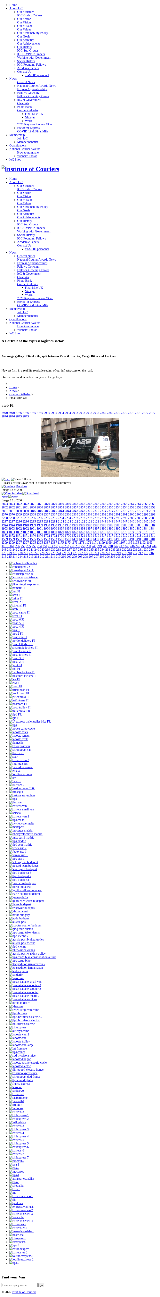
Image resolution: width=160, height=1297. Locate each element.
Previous (21, 486)
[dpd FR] (15, 714)
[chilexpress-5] (19, 1143)
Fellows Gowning (28, 92)
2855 (103, 507)
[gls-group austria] (21, 929)
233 (113, 549)
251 (72, 546)
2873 (5, 504)
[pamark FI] (17, 588)
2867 (89, 504)
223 (69, 553)
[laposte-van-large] (21, 1045)
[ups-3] (14, 1245)
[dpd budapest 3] (20, 872)
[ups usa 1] (16, 858)
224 (58, 553)
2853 (131, 507)
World (29, 120)
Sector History (26, 61)
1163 (143, 542)
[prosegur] (16, 791)
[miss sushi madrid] (21, 837)
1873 (145, 532)
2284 (47, 521)
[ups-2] (14, 1263)
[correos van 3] (19, 760)
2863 (145, 504)
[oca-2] (14, 1168)
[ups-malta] (16, 820)
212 (36, 556)
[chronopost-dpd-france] (24, 1076)
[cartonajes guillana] (22, 795)
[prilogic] (15, 1104)
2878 (131, 412)
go (41, 1285)
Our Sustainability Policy (32, 33)
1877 (89, 532)
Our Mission (25, 26)
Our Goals (23, 36)
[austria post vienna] (22, 943)
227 (25, 553)
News (13, 78)
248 (105, 546)
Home (13, 4)
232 (124, 549)
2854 (117, 507)
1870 (33, 535)
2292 (89, 518)
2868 (75, 504)
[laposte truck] (18, 732)
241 (25, 549)
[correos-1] (16, 1094)
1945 (145, 521)
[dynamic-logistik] (21, 1080)
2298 (5, 518)
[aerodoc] (15, 1087)
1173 (74, 542)
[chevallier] (16, 1185)
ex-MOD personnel (37, 75)
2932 (89, 412)
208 (80, 556)
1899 (61, 528)
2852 (145, 507)
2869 (61, 504)
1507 (19, 539)
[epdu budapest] (19, 918)
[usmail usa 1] (18, 855)
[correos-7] (16, 1154)
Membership (17, 135)
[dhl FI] (14, 668)
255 (28, 546)
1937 (61, 525)
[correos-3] (16, 1125)
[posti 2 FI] (16, 661)
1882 (19, 532)
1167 (115, 542)
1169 (102, 542)
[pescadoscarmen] (21, 767)
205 (112, 556)
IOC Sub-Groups (27, 50)
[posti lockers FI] (20, 651)
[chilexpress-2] (19, 1118)
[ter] (12, 777)
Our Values (24, 29)
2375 (89, 511)
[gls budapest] (18, 911)
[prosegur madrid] (21, 830)
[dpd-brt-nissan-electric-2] (25, 1016)
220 (102, 553)
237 (69, 549)
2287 (5, 521)
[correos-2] (16, 1111)
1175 (61, 542)
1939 (33, 525)
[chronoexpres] (19, 1249)
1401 (145, 539)
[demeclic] (16, 742)
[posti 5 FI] (16, 623)
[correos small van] (21, 809)
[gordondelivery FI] (22, 640)
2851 (5, 511)
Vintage (30, 117)
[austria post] (17, 922)
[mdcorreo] (16, 1171)
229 (4, 553)
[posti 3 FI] (16, 658)
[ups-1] (14, 1175)
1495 (103, 539)
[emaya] (14, 770)
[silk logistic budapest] (23, 862)
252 (61, 546)
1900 (47, 528)
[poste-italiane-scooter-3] (25, 985)
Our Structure (25, 11)
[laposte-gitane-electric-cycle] (28, 1062)
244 (148, 546)
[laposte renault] (19, 735)
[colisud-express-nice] (23, 1073)
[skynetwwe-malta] (21, 823)
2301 (117, 514)
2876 (5, 416)
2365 (75, 514)
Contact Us (24, 71)
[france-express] (19, 1083)
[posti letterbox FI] (21, 644)
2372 (131, 511)
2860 (33, 507)
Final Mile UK (34, 113)
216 (146, 553)
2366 (61, 514)
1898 (75, 528)
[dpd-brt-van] (18, 1013)
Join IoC (22, 138)
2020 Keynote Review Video (35, 124)
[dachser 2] (16, 784)
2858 (61, 507)
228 (14, 553)
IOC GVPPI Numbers (31, 54)
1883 (5, 532)
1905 (131, 525)
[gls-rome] (16, 1006)
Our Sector (24, 19)
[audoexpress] (18, 971)
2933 (75, 412)
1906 (117, 525)
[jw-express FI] (19, 697)
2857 (75, 507)
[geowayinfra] (18, 897)
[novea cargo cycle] (22, 728)
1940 (19, 525)
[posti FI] (15, 686)
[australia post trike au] (23, 577)
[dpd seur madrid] (20, 844)
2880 (103, 412)
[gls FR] (15, 718)
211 (47, 556)
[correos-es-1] (18, 1227)
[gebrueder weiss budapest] (26, 900)
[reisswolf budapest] (22, 907)
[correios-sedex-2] (21, 1210)
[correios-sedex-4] (21, 1220)
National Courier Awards (24, 149)
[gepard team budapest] (24, 865)
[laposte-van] (18, 1038)
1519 (89, 535)
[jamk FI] (15, 665)
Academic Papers (28, 68)
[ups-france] (17, 1052)
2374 (103, 511)
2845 (47, 511)
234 (102, 549)
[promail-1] (16, 1101)
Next (5, 496)
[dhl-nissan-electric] (22, 1023)
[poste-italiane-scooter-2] (25, 988)
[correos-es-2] (18, 1252)
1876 (103, 532)
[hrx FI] (14, 591)
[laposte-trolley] (19, 1041)
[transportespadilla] (21, 1178)
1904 (145, 525)
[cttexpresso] (17, 1238)
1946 (131, 521)
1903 (5, 528)
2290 (117, 518)
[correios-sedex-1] (21, 1196)
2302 (103, 514)
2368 (33, 514)
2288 (145, 518)
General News (26, 82)
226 (36, 553)
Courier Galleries (27, 110)
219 (113, 553)
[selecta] (15, 813)
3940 (5, 412)
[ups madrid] (17, 841)
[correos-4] (16, 1132)
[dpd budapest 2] (20, 876)
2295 (47, 518)
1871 (19, 535)
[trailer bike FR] (19, 711)
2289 (131, 518)
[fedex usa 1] (18, 851)
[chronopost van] (20, 749)
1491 (131, 539)
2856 (89, 507)
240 (36, 549)
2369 (19, 514)
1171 (88, 542)
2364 (89, 514)
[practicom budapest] (22, 883)
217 (135, 553)
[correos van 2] (19, 816)
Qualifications (18, 145)
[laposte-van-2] (19, 1034)
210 (58, 556)
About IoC (16, 8)
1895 (117, 528)
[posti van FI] (18, 637)
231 (135, 549)
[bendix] (15, 781)
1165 (129, 542)
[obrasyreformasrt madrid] (26, 834)
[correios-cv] (17, 1224)
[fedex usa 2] (18, 848)
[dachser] (15, 802)
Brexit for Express (28, 128)
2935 (47, 412)
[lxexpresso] (17, 1241)
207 (91, 556)
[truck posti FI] (19, 689)
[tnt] (12, 1192)
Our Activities (25, 40)
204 (123, 556)
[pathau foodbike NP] (23, 563)
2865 (117, 504)
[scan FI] (15, 595)
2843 (75, 511)
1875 (117, 532)
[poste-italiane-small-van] (25, 981)
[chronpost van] (19, 746)
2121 (89, 521)
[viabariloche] (18, 1097)
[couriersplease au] (21, 573)
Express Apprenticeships (32, 89)
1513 (131, 535)
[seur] (13, 756)
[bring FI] (15, 598)
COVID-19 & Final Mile (32, 131)
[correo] (14, 1189)
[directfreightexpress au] (24, 584)
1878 (75, 532)
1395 (33, 542)
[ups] (13, 725)
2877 (145, 412)
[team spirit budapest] (23, 869)
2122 (75, 521)
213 (25, 556)
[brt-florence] (18, 1048)
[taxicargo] (16, 1090)
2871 (33, 504)
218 (124, 553)
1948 (103, 521)
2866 (103, 504)
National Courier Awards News (36, 85)
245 (137, 546)
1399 (5, 542)
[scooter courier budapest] (25, 925)
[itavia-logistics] (19, 1002)
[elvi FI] (14, 682)
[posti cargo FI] (19, 612)
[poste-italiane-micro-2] (24, 995)
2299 (145, 514)
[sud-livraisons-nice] (22, 1055)
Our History (24, 47)
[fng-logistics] (18, 763)
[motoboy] (16, 1108)
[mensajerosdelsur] (21, 1231)
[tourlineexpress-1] (21, 1256)
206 (102, 556)
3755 (33, 412)
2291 (103, 518)
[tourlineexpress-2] (21, 1259)
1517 (103, 535)
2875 (19, 416)
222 (80, 553)
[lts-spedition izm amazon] (26, 967)
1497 (89, 539)
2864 (131, 504)
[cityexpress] (17, 1027)
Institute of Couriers (24, 1292)
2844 (61, 511)
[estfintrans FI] (18, 700)
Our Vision (24, 22)
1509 (5, 539)
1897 (89, 528)
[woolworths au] (20, 580)
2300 (131, 514)
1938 (47, 525)
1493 (117, 539)
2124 (61, 521)
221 (91, 553)
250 (83, 546)
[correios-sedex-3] (21, 1213)
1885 (131, 528)
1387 (47, 542)
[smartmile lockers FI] (23, 647)
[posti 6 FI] (16, 619)
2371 (145, 511)
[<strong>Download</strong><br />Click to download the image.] (30, 493)
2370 (5, 514)
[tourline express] (20, 774)
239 (47, 549)
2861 (19, 507)
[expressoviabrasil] (21, 1206)
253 (50, 546)
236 (80, 549)
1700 (61, 535)
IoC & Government (29, 99)
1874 (131, 532)
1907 (103, 525)
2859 (47, 507)
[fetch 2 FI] (16, 602)
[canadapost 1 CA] (21, 570)
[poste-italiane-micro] (23, 999)
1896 (103, 528)
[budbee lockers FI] (22, 672)
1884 (145, 528)
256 (17, 546)
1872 (5, 535)
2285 (33, 521)
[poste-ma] (16, 1234)
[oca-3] (14, 1182)
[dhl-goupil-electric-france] (26, 1069)
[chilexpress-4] (19, 1136)
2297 (19, 518)
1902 (19, 528)
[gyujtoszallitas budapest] (25, 890)
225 (47, 553)
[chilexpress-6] (19, 1147)
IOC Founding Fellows (31, 64)
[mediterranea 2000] (22, 788)
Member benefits (27, 142)
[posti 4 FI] (16, 626)
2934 (61, 412)
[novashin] (16, 1217)
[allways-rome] (19, 1031)
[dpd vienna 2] (18, 936)
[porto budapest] (20, 886)
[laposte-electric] (20, 1066)
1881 (33, 532)
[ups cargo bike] (19, 960)
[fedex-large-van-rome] (24, 1009)
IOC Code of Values (29, 15)
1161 (5, 546)
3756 (19, 412)
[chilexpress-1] (19, 1115)
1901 (33, 528)
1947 (117, 521)
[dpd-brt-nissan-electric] (24, 1020)
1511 (145, 535)
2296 (33, 518)
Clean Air (23, 103)
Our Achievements (28, 43)
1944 (5, 525)
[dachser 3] (16, 753)
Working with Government (33, 57)
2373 (117, 511)
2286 (19, 521)
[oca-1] (14, 1164)
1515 (117, 535)
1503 (47, 539)
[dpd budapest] (19, 879)
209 (69, 556)
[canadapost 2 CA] (21, 566)
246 (126, 546)
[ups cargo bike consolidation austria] (32, 957)
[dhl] (12, 1199)
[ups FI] (14, 630)
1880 (47, 532)
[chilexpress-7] (19, 1157)
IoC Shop (15, 159)
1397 (19, 542)
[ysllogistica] (17, 1122)
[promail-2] (16, 1161)
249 (94, 546)
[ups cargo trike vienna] (24, 932)
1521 (75, 535)
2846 (33, 511)
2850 (19, 511)
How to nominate (28, 152)
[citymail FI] (17, 605)
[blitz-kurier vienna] (22, 950)
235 (91, 549)
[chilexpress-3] (19, 1129)
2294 (61, 518)
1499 (75, 539)
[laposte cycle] (18, 739)
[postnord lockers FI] (22, 675)
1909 (75, 525)
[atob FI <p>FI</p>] (80, 475)
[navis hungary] (19, 914)
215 (4, 556)
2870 (47, 504)
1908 (89, 525)
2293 (75, 518)
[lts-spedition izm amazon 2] (27, 964)
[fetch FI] (15, 616)
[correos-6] (16, 1150)
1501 (61, 539)
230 (146, 549)
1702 (47, 535)
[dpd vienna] (17, 946)
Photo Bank (24, 106)
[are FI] (14, 679)
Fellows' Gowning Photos (33, 96)
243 (4, 549)
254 (39, 546)
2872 (19, 504)
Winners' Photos (27, 156)
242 (14, 549)
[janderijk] (16, 974)
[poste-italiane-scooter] (23, 992)
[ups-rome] (16, 978)
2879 (117, 412)
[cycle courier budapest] (24, 893)
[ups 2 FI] (16, 633)
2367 (47, 514)
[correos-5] (16, 1140)
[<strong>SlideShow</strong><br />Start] (6, 479)
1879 (61, 532)
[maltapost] (16, 827)
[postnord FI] (18, 704)
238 (58, 549)
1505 (33, 539)
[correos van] (18, 805)
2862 (5, 507)
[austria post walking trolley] (27, 953)
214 (14, 556)
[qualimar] (16, 1203)
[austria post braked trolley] (26, 939)
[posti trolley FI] (19, 707)
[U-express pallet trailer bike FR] (30, 721)
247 (116, 546)
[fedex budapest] (20, 904)
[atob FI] (15, 609)
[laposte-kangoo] (20, 1059)
